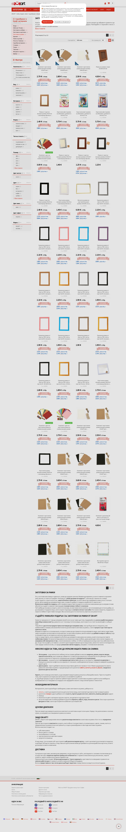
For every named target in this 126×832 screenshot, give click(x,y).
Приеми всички (47, 22)
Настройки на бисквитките (62, 22)
